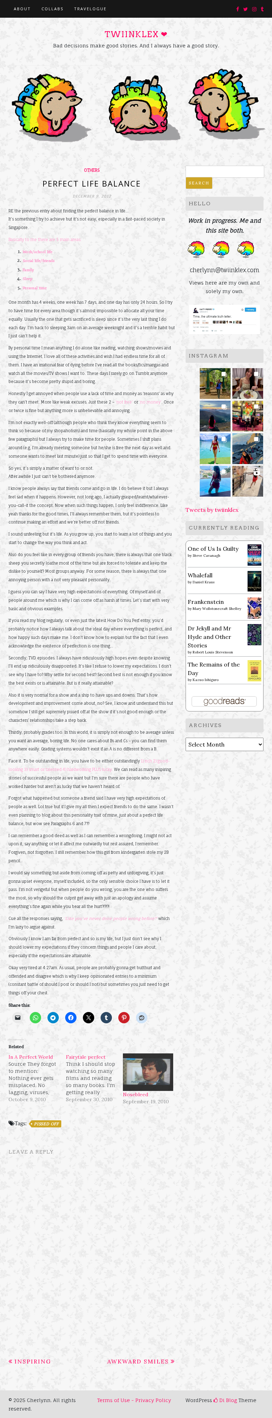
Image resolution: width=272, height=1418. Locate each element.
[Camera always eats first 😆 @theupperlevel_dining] (247, 381)
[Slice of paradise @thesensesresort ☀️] (247, 479)
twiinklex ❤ (136, 34)
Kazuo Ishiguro (206, 679)
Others (92, 170)
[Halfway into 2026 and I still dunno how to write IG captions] (247, 414)
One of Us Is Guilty (213, 548)
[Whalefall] (254, 580)
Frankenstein (206, 601)
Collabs (52, 8)
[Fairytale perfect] (94, 1078)
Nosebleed (135, 1094)
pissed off (46, 1123)
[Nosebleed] (148, 1072)
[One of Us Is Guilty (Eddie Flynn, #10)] (254, 554)
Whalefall (200, 575)
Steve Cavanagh (206, 555)
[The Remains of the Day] (254, 670)
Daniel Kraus (204, 582)
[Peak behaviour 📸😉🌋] (215, 414)
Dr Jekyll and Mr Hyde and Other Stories (209, 637)
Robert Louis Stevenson (213, 652)
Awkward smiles (138, 1361)
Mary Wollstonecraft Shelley (217, 608)
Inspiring (33, 1361)
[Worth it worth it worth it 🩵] (215, 446)
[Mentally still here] (215, 479)
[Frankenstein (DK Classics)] (254, 607)
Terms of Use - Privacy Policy (134, 1400)
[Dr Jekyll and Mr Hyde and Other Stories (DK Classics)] (254, 633)
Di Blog (227, 1400)
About (22, 8)
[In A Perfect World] (37, 1078)
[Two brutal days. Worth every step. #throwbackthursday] (247, 446)
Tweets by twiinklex (212, 509)
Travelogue (90, 8)
